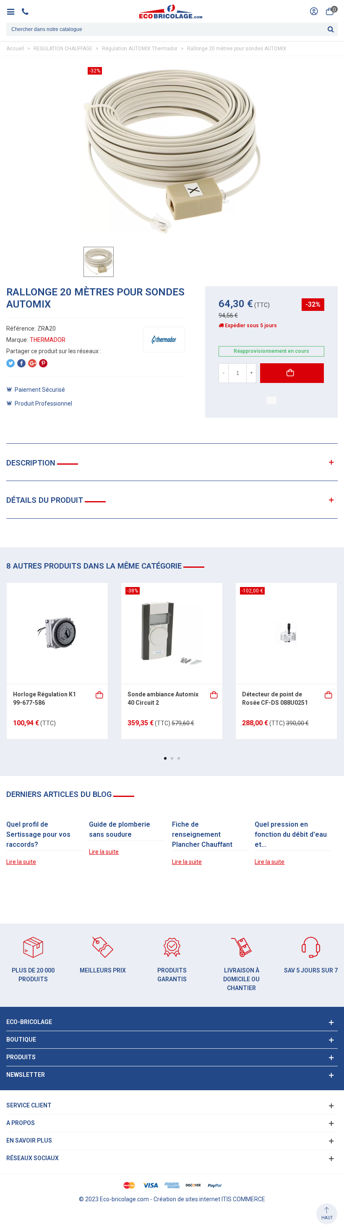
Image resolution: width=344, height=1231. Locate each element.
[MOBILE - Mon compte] (314, 11)
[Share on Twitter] (10, 363)
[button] (165, 758)
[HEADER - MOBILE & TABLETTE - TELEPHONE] (28, 11)
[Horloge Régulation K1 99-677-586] (57, 633)
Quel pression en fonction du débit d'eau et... (291, 834)
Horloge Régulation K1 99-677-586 (44, 698)
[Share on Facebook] (21, 363)
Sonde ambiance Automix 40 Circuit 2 (163, 698)
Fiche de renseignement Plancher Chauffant (202, 834)
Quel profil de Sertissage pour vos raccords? (38, 834)
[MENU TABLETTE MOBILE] (13, 11)
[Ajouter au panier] (100, 694)
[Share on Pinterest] (43, 363)
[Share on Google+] (32, 363)
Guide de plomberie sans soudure (119, 829)
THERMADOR (47, 339)
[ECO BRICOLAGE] (170, 11)
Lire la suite (21, 862)
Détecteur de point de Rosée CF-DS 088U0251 (275, 698)
